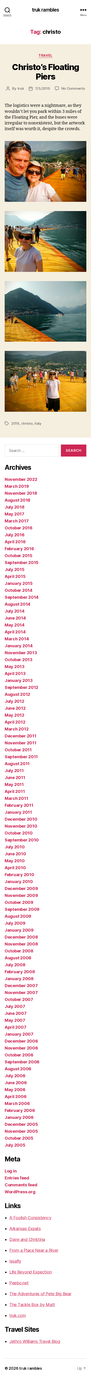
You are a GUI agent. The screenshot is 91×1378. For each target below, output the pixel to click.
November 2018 (21, 493)
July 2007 (15, 1006)
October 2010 (19, 833)
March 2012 (16, 729)
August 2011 (17, 763)
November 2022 (21, 479)
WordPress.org (20, 1191)
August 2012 (17, 694)
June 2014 (15, 618)
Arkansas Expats (25, 1228)
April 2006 (15, 1096)
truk (21, 88)
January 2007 (19, 1034)
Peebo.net (19, 1282)
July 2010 (15, 846)
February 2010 (19, 874)
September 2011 (21, 756)
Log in (11, 1171)
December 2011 (20, 736)
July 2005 (15, 1145)
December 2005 (21, 1124)
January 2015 (19, 583)
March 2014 (17, 638)
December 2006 (21, 1041)
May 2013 (14, 666)
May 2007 (15, 1020)
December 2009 (21, 888)
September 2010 (22, 840)
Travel (45, 55)
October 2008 (19, 950)
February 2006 (20, 1110)
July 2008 (15, 964)
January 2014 (19, 645)
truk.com (17, 1315)
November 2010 (21, 826)
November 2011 (20, 742)
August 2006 (18, 1068)
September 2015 (21, 562)
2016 (15, 423)
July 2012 (14, 701)
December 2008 (21, 937)
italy (38, 423)
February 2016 (19, 548)
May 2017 (14, 514)
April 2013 (15, 673)
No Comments (73, 88)
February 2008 (20, 971)
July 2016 (14, 534)
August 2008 (18, 957)
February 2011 (19, 805)
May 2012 (14, 715)
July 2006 (15, 1075)
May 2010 (15, 860)
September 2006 (22, 1061)
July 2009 (15, 923)
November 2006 (21, 1048)
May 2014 (14, 625)
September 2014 (21, 597)
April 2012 (15, 722)
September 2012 (21, 687)
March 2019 (17, 486)
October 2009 (19, 902)
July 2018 (14, 507)
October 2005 (19, 1138)
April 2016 (15, 541)
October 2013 (18, 659)
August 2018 (17, 500)
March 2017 (16, 521)
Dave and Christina (27, 1239)
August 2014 (17, 604)
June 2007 (16, 1013)
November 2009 (21, 895)
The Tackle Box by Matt (32, 1304)
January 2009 (19, 930)
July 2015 (14, 569)
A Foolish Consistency (30, 1217)
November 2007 (21, 992)
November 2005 (21, 1131)
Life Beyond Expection (30, 1272)
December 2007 (21, 985)
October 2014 (18, 590)
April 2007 (15, 1027)
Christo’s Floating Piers (45, 72)
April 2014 (15, 631)
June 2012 (15, 708)
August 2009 (18, 916)
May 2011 (14, 784)
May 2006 (15, 1089)
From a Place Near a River (33, 1250)
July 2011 (14, 770)
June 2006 (16, 1082)
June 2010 (15, 853)
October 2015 (18, 555)
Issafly (15, 1261)
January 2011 (18, 812)
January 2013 (19, 680)
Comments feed (21, 1184)
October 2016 (18, 527)
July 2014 (14, 611)
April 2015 (15, 576)
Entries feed (17, 1177)
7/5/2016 (42, 88)
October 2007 (19, 999)
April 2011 (15, 791)
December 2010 (21, 819)
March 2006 (17, 1103)
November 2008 (21, 944)
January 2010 (19, 881)
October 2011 (18, 749)
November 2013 (21, 652)
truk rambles (45, 9)
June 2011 (15, 777)
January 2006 (19, 1117)
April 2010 (15, 867)
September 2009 (22, 909)
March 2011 (16, 798)
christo (27, 423)
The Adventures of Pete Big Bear (40, 1293)
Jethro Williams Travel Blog (34, 1341)
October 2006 (19, 1055)
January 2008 (19, 978)
